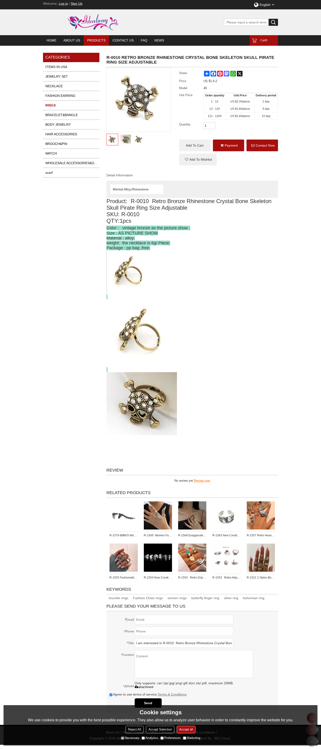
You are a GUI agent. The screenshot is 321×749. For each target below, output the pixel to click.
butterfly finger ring (205, 598)
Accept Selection (160, 729)
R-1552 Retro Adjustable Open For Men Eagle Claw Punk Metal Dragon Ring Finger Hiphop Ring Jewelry (226, 577)
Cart (263, 40)
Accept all (186, 729)
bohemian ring (253, 598)
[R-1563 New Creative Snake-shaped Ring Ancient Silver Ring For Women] (226, 515)
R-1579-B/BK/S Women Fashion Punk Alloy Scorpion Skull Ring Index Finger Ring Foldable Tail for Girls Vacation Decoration (124, 535)
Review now (202, 480)
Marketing (193, 738)
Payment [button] (231, 145)
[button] (198, 159)
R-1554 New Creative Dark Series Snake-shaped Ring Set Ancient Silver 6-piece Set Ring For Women (158, 577)
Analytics (151, 738)
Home (51, 40)
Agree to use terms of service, (150, 694)
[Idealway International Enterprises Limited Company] (111, 22)
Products (96, 40)
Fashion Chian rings (148, 598)
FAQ (144, 40)
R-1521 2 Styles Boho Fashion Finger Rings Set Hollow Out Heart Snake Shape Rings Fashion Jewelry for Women (261, 577)
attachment (145, 687)
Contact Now (265, 145)
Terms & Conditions (172, 694)
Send (148, 703)
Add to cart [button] (195, 145)
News (159, 40)
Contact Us (123, 40)
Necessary (132, 738)
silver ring (231, 598)
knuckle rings (118, 598)
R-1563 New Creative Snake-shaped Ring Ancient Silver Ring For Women (226, 535)
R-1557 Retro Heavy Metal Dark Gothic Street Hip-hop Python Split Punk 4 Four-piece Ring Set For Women (261, 535)
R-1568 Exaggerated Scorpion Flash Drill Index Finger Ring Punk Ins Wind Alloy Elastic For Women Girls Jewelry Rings (192, 535)
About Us (71, 40)
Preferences (172, 738)
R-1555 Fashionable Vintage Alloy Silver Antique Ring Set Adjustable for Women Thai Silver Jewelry (124, 577)
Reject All (134, 729)
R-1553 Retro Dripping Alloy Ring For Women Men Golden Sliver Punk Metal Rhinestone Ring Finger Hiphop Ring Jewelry (192, 577)
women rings (177, 598)
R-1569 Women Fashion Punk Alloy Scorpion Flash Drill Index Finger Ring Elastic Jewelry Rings (158, 535)
